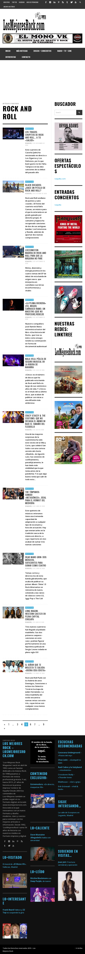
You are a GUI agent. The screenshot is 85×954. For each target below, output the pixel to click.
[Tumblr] (67, 2)
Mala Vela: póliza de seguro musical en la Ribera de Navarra (35, 363)
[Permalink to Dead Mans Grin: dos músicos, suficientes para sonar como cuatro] (13, 558)
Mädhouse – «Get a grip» (69, 782)
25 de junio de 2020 (38, 506)
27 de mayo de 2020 (38, 673)
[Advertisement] (42, 80)
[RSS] (63, 2)
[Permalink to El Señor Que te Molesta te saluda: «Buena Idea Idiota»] (13, 666)
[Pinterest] (59, 2)
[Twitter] (71, 2)
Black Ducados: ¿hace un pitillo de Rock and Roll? (35, 187)
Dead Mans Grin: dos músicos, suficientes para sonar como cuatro (35, 561)
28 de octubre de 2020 (39, 193)
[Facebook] (46, 2)
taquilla (58, 204)
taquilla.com (60, 178)
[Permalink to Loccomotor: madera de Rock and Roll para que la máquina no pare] (13, 251)
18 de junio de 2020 (38, 568)
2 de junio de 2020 (38, 622)
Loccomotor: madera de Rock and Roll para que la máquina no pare (35, 254)
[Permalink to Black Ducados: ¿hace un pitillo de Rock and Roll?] (13, 186)
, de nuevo (40, 881)
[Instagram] (50, 2)
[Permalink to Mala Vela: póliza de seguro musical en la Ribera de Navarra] (13, 360)
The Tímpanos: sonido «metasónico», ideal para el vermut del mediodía (35, 497)
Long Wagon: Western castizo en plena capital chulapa (35, 615)
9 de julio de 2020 (38, 430)
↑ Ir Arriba (78, 948)
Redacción (28, 143)
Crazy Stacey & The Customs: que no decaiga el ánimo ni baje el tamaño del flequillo (35, 421)
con (40, 878)
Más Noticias (29, 128)
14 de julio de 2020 (38, 370)
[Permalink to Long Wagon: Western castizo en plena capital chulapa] (13, 612)
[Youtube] (75, 2)
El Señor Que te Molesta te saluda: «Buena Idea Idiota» (35, 667)
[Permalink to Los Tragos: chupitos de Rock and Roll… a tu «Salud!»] (13, 133)
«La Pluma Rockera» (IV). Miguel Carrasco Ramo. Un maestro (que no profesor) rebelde (35, 308)
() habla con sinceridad (40, 837)
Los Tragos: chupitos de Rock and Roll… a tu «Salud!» (34, 136)
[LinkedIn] (54, 2)
